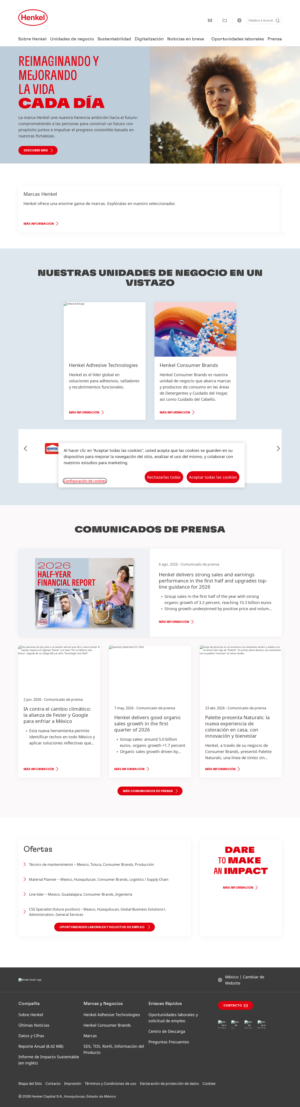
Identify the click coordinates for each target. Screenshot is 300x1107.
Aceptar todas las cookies (213, 477)
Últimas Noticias (33, 1025)
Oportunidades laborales (237, 39)
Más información (38, 223)
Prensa (274, 39)
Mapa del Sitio (30, 1083)
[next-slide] (278, 448)
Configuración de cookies (85, 481)
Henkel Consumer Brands (107, 1025)
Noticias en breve (185, 39)
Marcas (90, 1035)
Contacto (232, 1005)
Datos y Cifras (31, 1035)
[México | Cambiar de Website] (239, 20)
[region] (151, 465)
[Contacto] (210, 20)
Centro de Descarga (166, 1031)
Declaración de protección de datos (169, 1083)
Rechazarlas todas (164, 477)
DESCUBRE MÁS (36, 150)
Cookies (209, 1083)
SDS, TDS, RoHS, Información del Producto (113, 1049)
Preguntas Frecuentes (168, 1041)
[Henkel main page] (33, 17)
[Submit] (277, 20)
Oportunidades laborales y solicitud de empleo (173, 1017)
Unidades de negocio (72, 39)
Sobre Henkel (32, 39)
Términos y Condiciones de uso (110, 1083)
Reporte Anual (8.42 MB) (40, 1046)
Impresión (72, 1083)
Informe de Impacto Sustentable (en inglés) (48, 1060)
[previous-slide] (25, 448)
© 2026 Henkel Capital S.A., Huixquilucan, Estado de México (67, 1096)
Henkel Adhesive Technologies (111, 1014)
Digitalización (149, 39)
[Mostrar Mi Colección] (224, 20)
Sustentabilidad (114, 39)
